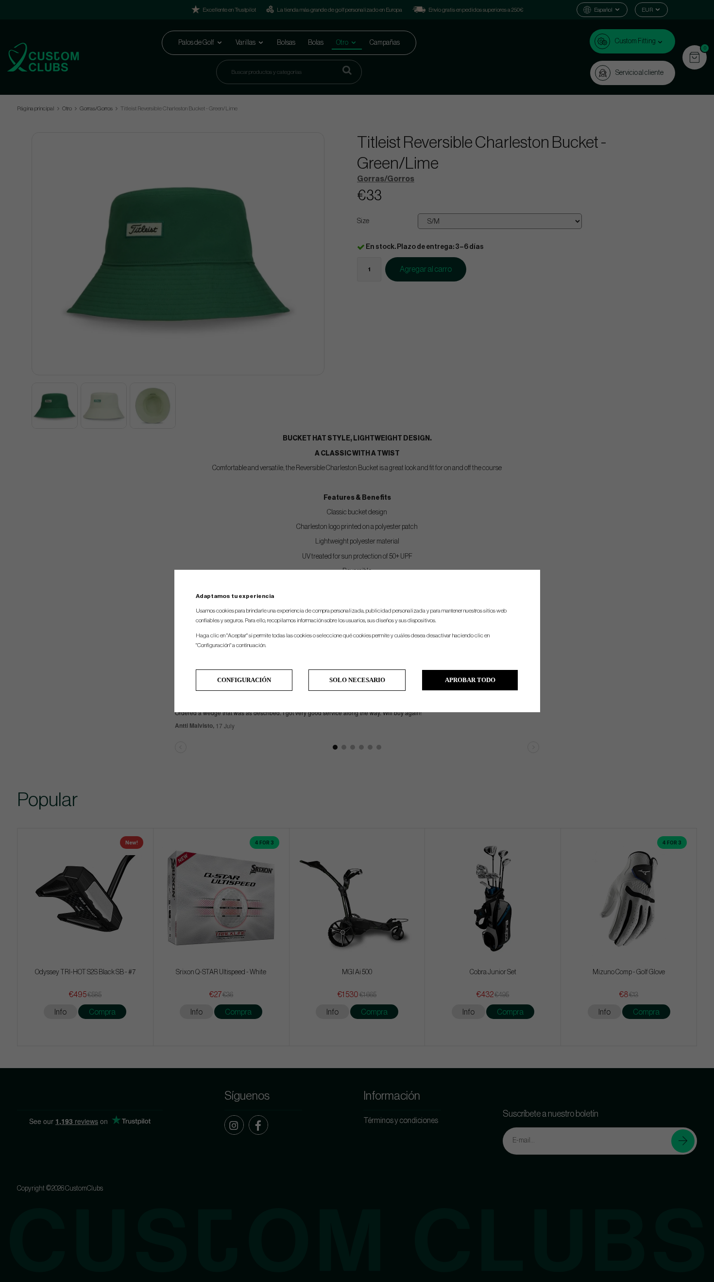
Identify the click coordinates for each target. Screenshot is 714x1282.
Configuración (244, 680)
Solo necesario (357, 680)
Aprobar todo (470, 680)
